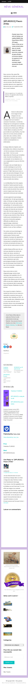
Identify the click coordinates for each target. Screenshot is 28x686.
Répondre (6, 502)
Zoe (16, 325)
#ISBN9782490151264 (13, 413)
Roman (17, 411)
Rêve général (14, 6)
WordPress (23, 682)
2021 (10, 414)
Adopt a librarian (10, 325)
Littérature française (14, 418)
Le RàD (9, 1)
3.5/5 (13, 414)
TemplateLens (12, 682)
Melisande (19, 323)
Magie (20, 418)
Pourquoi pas (12, 411)
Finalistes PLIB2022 (16, 391)
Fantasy (10, 409)
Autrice (17, 414)
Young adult (9, 420)
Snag (5, 420)
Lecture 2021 (16, 409)
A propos (4, 1)
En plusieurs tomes (13, 416)
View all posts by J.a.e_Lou (11, 437)
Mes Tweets (7, 672)
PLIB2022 (6, 411)
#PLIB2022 (6, 414)
